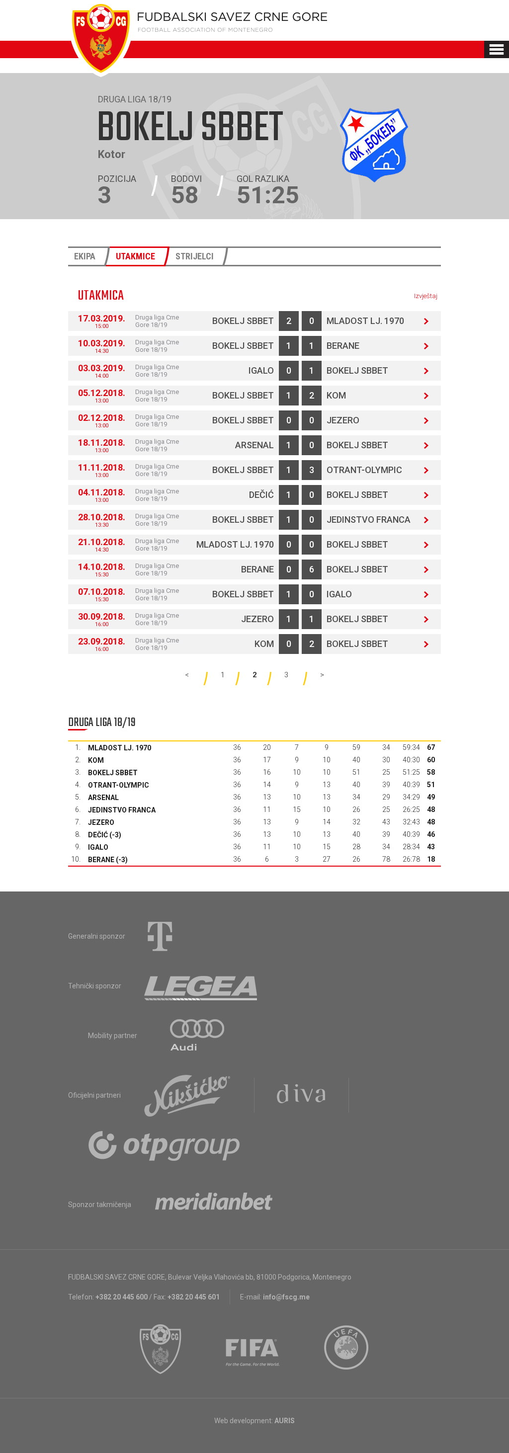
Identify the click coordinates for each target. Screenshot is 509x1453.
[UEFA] (347, 1349)
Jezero (343, 420)
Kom (336, 395)
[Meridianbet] (213, 1204)
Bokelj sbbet (243, 321)
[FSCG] (160, 1349)
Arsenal (254, 445)
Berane (343, 345)
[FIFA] (253, 1349)
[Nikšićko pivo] (187, 1095)
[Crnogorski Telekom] (160, 936)
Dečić (261, 494)
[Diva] (301, 1095)
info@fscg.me (286, 1297)
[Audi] (198, 1035)
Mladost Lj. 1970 (365, 321)
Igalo (261, 370)
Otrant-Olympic (364, 470)
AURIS (284, 1421)
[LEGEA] (201, 986)
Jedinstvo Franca (369, 519)
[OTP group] (164, 1145)
